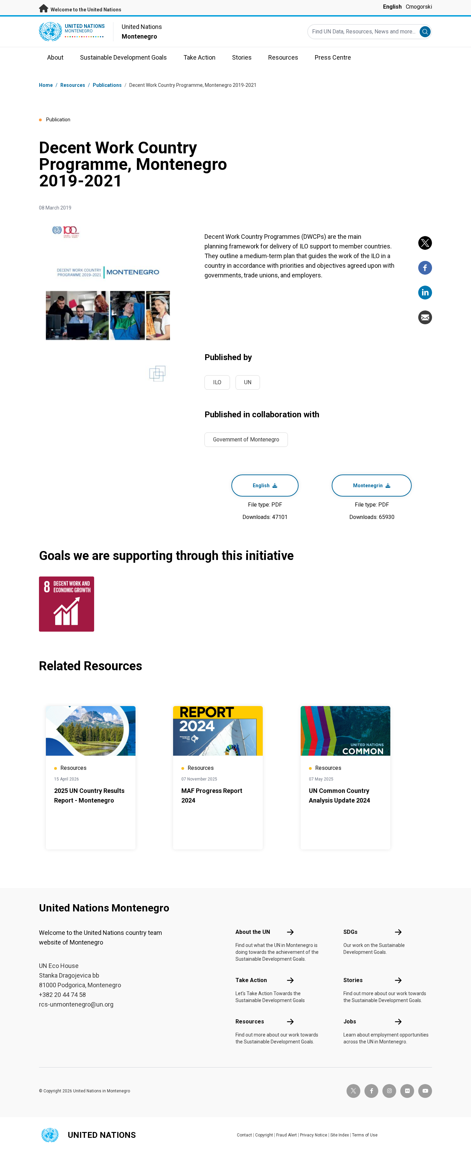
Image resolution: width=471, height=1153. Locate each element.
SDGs (350, 932)
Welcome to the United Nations (85, 9)
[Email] (425, 317)
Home (46, 85)
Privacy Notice (313, 1135)
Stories (353, 980)
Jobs (349, 1021)
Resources (250, 1021)
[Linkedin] (425, 292)
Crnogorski (419, 6)
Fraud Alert (286, 1135)
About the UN (253, 932)
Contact (244, 1135)
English (392, 6)
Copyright (264, 1135)
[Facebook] (425, 268)
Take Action (251, 980)
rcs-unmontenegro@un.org (76, 1004)
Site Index (339, 1135)
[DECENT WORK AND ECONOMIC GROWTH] (68, 604)
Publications (107, 85)
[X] (425, 243)
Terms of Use (365, 1135)
